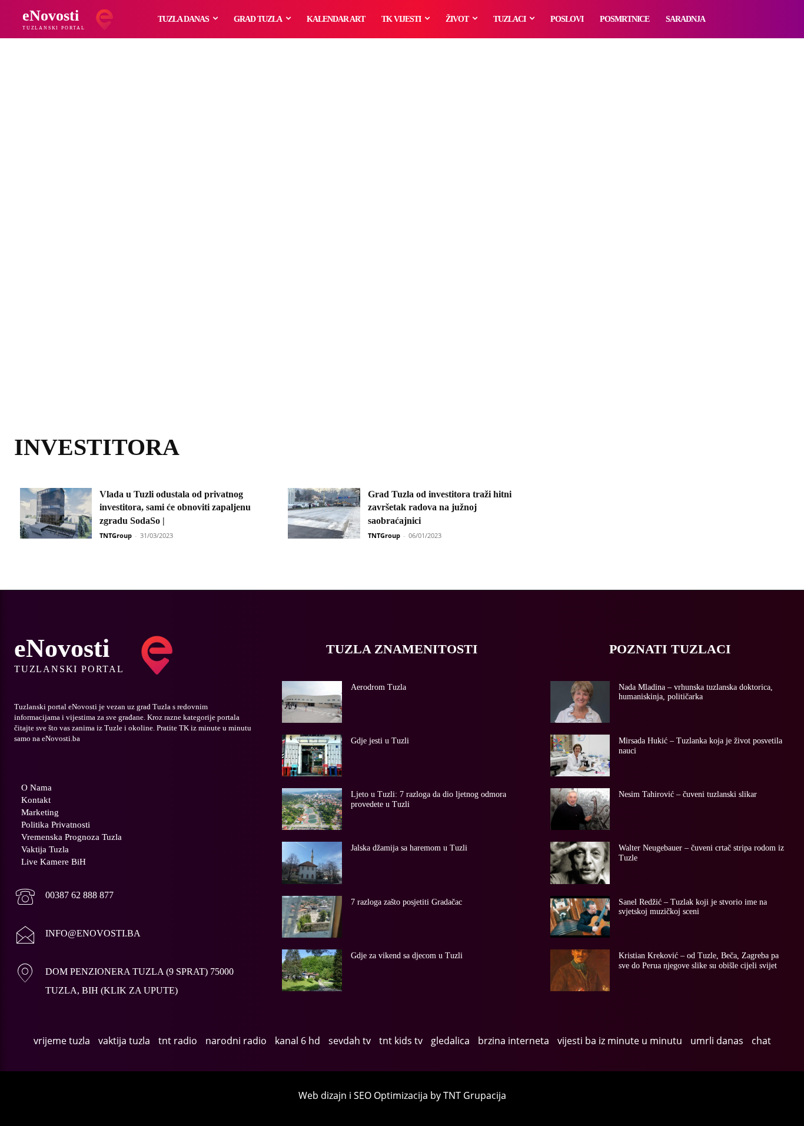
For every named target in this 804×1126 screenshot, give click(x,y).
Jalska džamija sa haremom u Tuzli (409, 847)
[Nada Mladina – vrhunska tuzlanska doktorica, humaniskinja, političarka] (580, 702)
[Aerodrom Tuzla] (312, 702)
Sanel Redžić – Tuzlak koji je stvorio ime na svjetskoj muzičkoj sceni (693, 907)
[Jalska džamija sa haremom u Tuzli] (312, 862)
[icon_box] (64, 898)
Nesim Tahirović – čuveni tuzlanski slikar (688, 794)
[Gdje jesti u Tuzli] (312, 755)
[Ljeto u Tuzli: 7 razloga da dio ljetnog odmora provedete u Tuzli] (312, 809)
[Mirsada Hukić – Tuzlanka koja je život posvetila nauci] (580, 755)
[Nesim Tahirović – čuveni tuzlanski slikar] (580, 809)
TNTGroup (115, 535)
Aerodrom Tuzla (378, 687)
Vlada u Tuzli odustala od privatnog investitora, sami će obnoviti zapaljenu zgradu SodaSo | (175, 507)
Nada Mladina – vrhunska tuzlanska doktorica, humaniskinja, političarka (696, 692)
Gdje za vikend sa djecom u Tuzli (407, 955)
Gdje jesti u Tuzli (380, 740)
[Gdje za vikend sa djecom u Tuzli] (312, 970)
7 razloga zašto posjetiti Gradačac (406, 902)
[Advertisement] (402, 250)
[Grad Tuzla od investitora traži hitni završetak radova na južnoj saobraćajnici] (324, 513)
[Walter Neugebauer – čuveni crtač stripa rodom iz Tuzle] (580, 862)
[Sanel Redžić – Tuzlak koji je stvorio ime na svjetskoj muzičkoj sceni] (580, 917)
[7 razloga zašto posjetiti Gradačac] (312, 917)
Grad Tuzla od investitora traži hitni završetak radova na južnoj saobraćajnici (439, 507)
